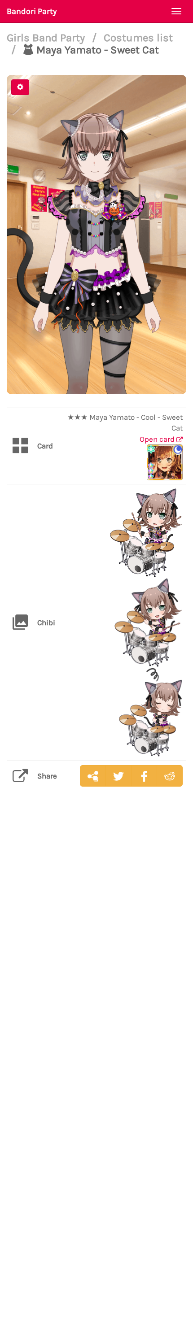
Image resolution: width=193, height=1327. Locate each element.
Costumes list (138, 37)
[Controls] (20, 87)
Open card (158, 439)
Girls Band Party (47, 37)
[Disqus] (96, 935)
